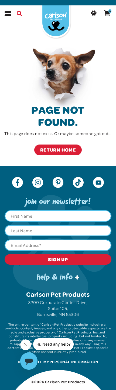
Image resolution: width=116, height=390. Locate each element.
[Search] (19, 14)
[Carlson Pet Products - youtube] (98, 183)
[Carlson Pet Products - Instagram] (37, 183)
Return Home (58, 149)
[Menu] (8, 13)
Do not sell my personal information (58, 361)
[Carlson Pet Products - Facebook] (17, 183)
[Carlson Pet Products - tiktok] (78, 183)
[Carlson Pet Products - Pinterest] (58, 183)
